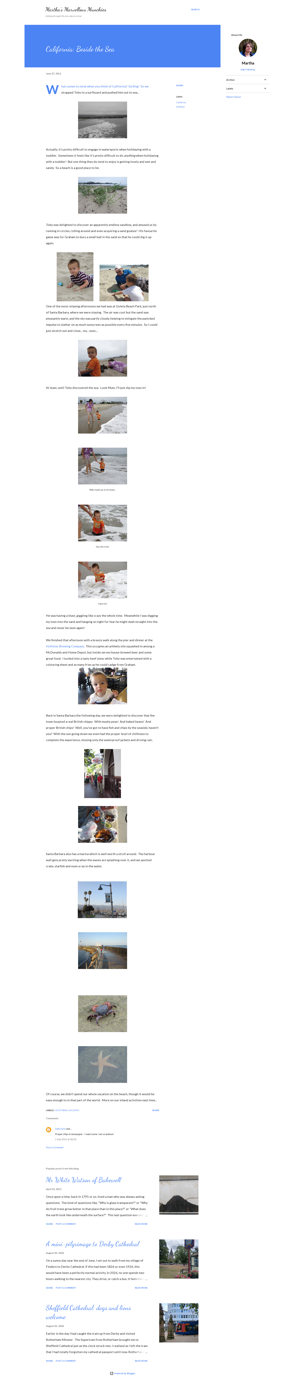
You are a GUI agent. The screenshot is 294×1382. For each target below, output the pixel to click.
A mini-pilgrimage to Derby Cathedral (92, 1244)
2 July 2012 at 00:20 (65, 1139)
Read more (141, 1224)
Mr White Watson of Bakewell (83, 1180)
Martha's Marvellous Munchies (75, 9)
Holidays (180, 106)
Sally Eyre (60, 1128)
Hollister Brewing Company (65, 646)
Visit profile (248, 69)
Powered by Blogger (124, 1373)
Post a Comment (54, 1147)
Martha (248, 63)
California (181, 102)
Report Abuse (233, 96)
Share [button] (179, 85)
